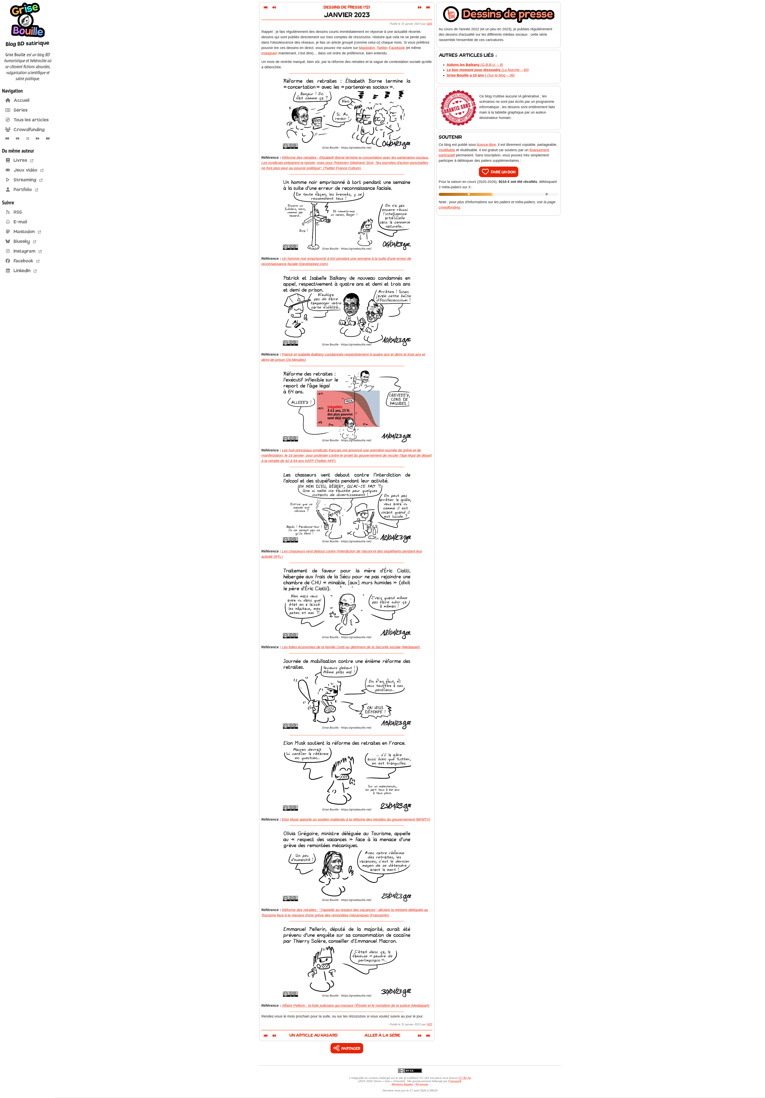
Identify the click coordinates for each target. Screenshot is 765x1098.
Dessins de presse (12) (347, 7)
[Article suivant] (38, 138)
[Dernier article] (48, 138)
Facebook (397, 48)
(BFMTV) (356, 819)
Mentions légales (402, 1084)
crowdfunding (449, 207)
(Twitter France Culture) (345, 163)
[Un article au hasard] (27, 138)
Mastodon (367, 48)
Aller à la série (382, 1035)
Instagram (269, 53)
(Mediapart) (351, 647)
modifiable (447, 150)
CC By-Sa (465, 1077)
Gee (429, 23)
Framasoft (454, 1081)
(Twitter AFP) (346, 455)
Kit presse (422, 1084)
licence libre (486, 145)
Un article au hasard (313, 1035)
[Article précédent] (17, 138)
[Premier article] (7, 138)
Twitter (382, 48)
